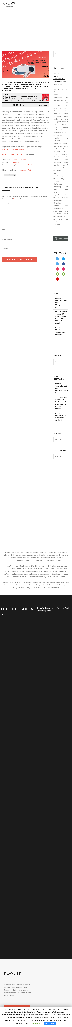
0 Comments (53, 28)
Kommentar (6, 204)
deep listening (10, 175)
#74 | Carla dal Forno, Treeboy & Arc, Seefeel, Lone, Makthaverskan (18, 891)
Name (4, 230)
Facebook (28, 165)
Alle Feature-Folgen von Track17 (14, 154)
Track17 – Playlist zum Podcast (13, 149)
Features (22, 28)
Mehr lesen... (11, 687)
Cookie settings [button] (36, 1023)
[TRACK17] (9, 4)
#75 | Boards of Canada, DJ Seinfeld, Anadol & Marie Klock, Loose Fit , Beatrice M (61, 317)
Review (16, 743)
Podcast (30, 28)
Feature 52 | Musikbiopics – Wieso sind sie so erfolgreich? (61, 331)
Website (5, 248)
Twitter (14, 159)
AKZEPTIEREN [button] (49, 1023)
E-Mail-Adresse (8, 239)
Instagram (22, 159)
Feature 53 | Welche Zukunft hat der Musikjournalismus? (17, 650)
